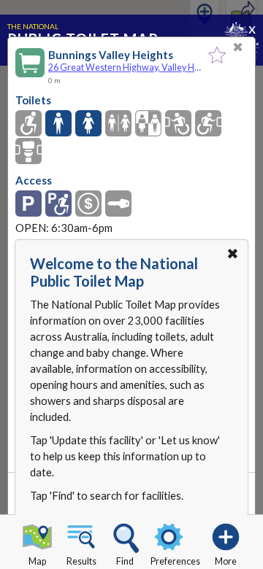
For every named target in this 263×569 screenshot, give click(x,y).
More (226, 561)
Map (37, 561)
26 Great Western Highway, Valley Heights (124, 67)
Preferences (175, 561)
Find (125, 561)
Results (81, 561)
